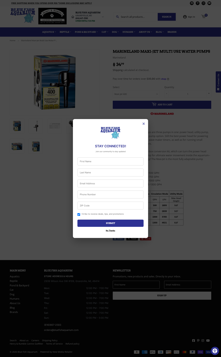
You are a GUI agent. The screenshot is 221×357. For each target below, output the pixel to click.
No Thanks (110, 230)
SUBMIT (110, 223)
